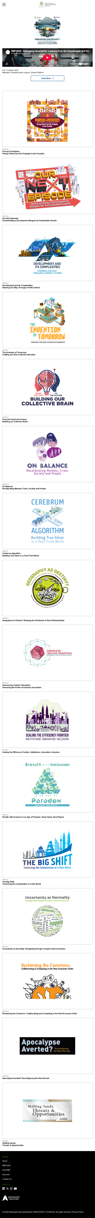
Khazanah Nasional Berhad (20, 1212)
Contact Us (7, 1179)
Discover (6, 1174)
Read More (46, 78)
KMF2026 (6, 1165)
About (4, 1161)
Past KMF (6, 1170)
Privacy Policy (77, 1212)
